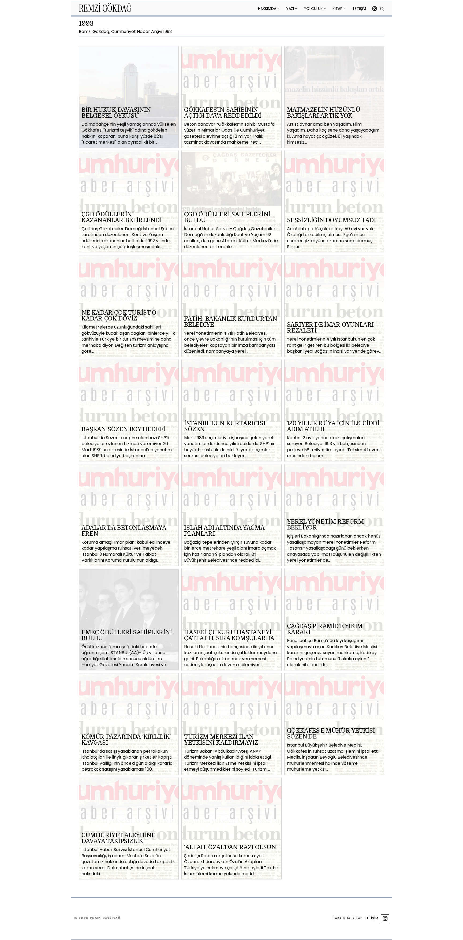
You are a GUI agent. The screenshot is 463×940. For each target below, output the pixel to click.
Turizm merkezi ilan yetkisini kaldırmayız (221, 740)
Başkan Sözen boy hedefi (123, 429)
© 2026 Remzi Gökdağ (97, 918)
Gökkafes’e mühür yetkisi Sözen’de (331, 734)
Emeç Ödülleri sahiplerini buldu (126, 635)
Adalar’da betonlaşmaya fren (123, 531)
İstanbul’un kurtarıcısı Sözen (224, 426)
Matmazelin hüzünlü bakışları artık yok (323, 113)
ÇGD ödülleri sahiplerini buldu (227, 217)
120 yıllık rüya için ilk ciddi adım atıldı (333, 426)
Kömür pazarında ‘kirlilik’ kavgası (126, 740)
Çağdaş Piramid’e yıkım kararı (325, 629)
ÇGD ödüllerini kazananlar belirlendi (121, 217)
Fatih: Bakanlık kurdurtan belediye (230, 322)
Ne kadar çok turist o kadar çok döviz (118, 316)
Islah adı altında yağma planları (224, 531)
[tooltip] (374, 8)
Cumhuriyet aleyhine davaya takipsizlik (118, 838)
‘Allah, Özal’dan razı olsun (230, 847)
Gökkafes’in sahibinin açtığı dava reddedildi (222, 113)
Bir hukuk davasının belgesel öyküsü (116, 113)
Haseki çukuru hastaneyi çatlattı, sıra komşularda (229, 635)
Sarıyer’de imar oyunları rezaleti (330, 328)
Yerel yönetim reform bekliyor (325, 525)
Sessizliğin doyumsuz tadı (331, 220)
